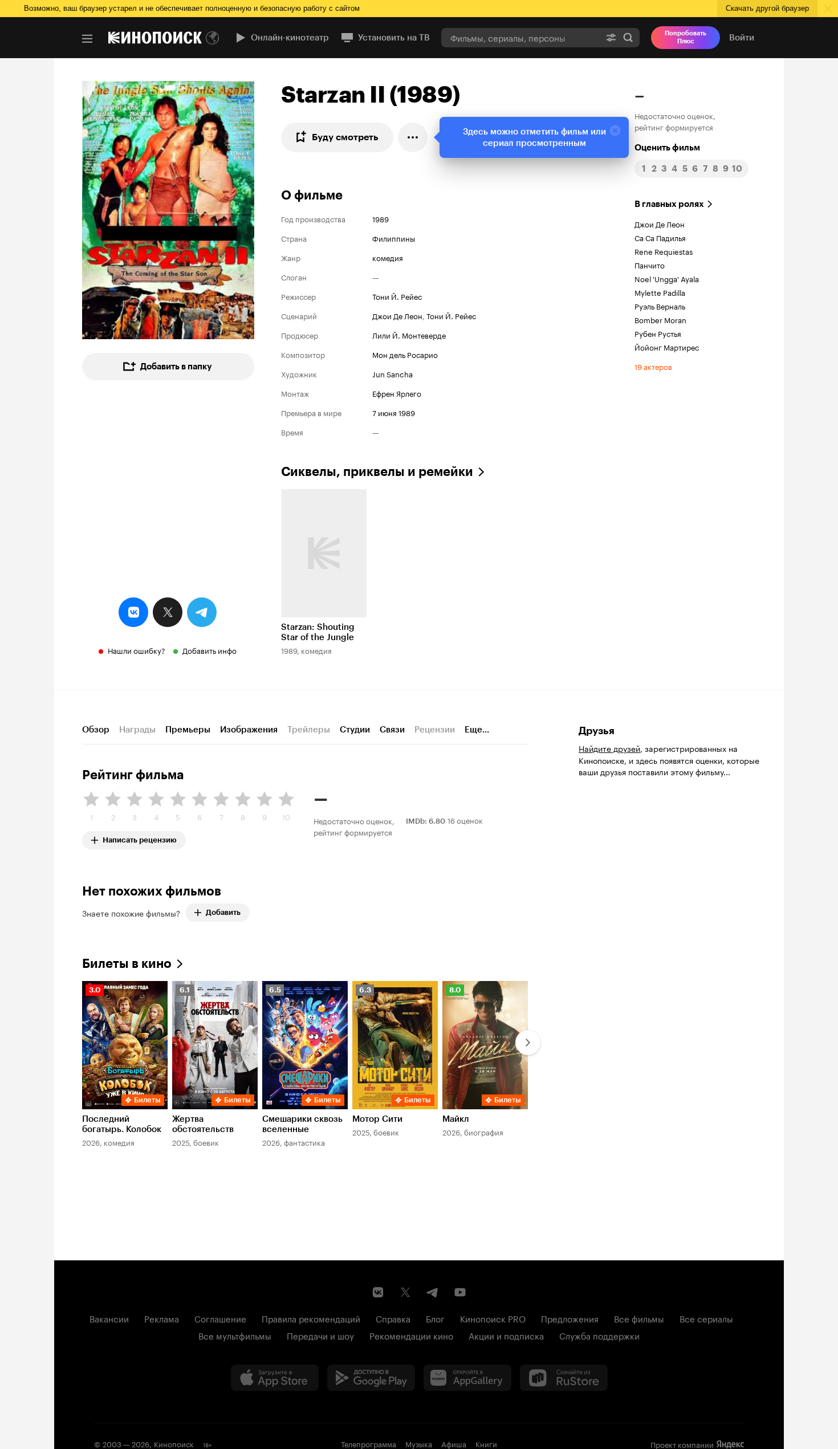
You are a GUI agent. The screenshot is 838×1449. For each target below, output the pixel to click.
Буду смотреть (345, 137)
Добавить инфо (209, 650)
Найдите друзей (609, 748)
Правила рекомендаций (311, 1318)
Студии (355, 729)
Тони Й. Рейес (397, 296)
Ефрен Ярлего (396, 392)
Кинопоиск (174, 1443)
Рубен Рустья (657, 333)
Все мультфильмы (234, 1335)
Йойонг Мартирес (666, 346)
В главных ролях (669, 204)
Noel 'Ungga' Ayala (666, 278)
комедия (387, 257)
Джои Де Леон (397, 315)
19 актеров (653, 366)
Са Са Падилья (660, 237)
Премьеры (187, 729)
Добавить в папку (176, 366)
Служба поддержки (599, 1335)
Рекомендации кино (411, 1335)
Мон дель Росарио (405, 354)
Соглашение (220, 1318)
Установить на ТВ (394, 37)
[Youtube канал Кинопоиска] (460, 1292)
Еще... (477, 729)
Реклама (161, 1318)
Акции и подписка (506, 1335)
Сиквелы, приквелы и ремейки (377, 471)
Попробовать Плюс (685, 37)
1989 (380, 218)
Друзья (597, 730)
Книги (486, 1443)
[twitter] (167, 612)
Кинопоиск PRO (493, 1318)
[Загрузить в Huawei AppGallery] (467, 1378)
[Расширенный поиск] (611, 37)
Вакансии (109, 1318)
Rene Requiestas (663, 251)
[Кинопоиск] (155, 37)
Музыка (418, 1443)
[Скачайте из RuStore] (564, 1378)
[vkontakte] (133, 612)
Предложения (570, 1318)
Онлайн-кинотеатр (290, 37)
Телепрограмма (368, 1443)
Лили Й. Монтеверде (409, 334)
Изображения (249, 729)
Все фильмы (639, 1318)
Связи (392, 729)
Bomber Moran (660, 319)
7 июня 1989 (393, 412)
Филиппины (393, 237)
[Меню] (87, 39)
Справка (393, 1318)
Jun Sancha (392, 373)
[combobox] (520, 37)
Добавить (223, 912)
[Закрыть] (615, 130)
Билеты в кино (127, 963)
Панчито (649, 264)
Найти (628, 37)
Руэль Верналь (659, 305)
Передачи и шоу (320, 1335)
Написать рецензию (140, 837)
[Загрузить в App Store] (275, 1378)
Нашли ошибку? (136, 650)
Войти (741, 37)
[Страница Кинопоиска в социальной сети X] (405, 1292)
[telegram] (202, 612)
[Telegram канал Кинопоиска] (433, 1292)
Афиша (453, 1443)
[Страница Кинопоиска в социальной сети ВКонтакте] (378, 1292)
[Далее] (527, 1042)
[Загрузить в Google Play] (371, 1378)
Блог (435, 1318)
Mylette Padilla (659, 292)
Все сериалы (706, 1318)
